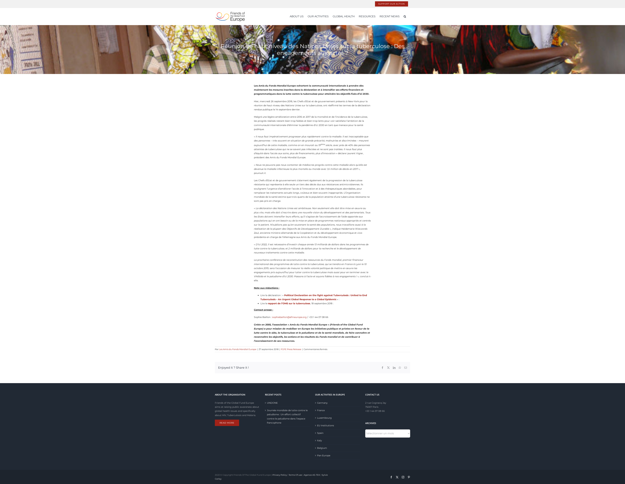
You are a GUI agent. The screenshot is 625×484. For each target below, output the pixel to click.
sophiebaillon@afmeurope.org (289, 317)
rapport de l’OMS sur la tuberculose (289, 303)
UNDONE (272, 402)
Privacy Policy (279, 475)
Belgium (322, 448)
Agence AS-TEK (312, 475)
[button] (405, 16)
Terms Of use (295, 475)
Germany (322, 402)
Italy (319, 440)
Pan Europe (323, 455)
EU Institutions (325, 425)
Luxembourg (324, 417)
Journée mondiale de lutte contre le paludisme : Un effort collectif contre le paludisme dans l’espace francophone (287, 416)
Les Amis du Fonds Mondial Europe (237, 349)
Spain (320, 433)
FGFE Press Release (291, 349)
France (321, 410)
